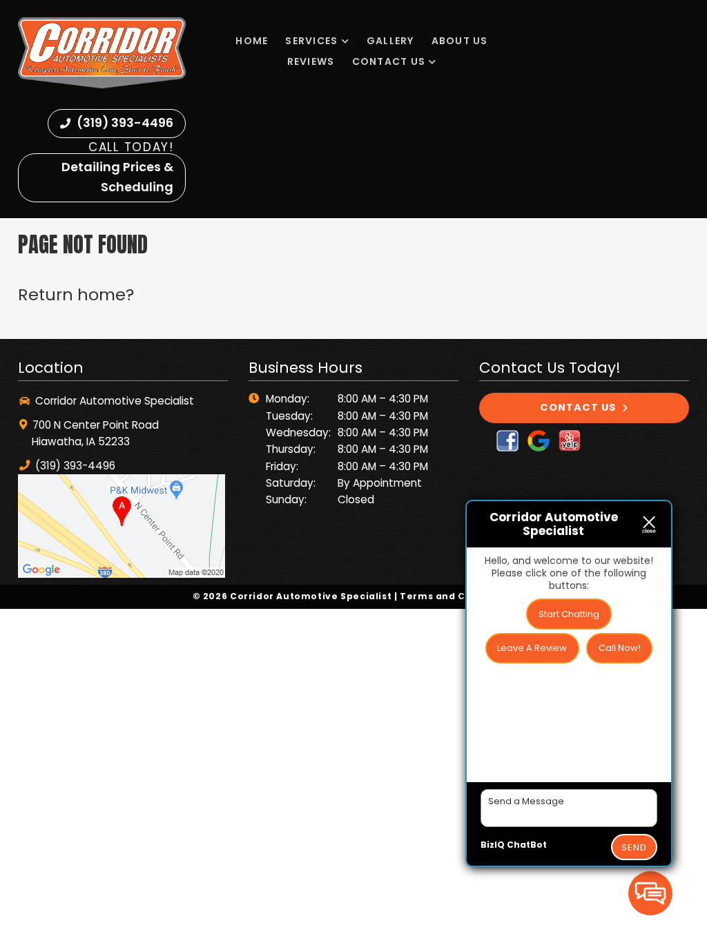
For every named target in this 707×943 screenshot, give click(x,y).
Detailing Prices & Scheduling (117, 176)
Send (634, 847)
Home (251, 41)
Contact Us (389, 61)
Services (311, 41)
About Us (460, 41)
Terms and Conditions (457, 596)
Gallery (390, 41)
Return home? (76, 294)
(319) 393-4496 (123, 122)
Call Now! (620, 647)
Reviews (311, 61)
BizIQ (493, 844)
